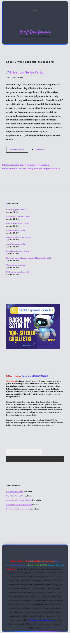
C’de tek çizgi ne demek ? (16, 210)
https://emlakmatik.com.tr (15, 168)
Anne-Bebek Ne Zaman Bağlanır (19, 500)
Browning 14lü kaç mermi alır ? (18, 237)
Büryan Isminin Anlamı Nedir (18, 509)
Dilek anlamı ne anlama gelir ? (18, 272)
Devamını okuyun (19, 150)
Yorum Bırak (39, 150)
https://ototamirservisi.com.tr (34, 165)
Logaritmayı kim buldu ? (16, 230)
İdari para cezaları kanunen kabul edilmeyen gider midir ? (29, 258)
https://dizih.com (10, 165)
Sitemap (56, 168)
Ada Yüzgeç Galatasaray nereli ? (19, 216)
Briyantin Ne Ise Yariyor (28, 72)
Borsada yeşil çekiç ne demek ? (18, 251)
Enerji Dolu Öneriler (35, 32)
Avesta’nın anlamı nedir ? (16, 244)
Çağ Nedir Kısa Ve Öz (14, 491)
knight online (35, 168)
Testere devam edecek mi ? (16, 265)
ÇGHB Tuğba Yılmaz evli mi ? (18, 223)
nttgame (47, 168)
